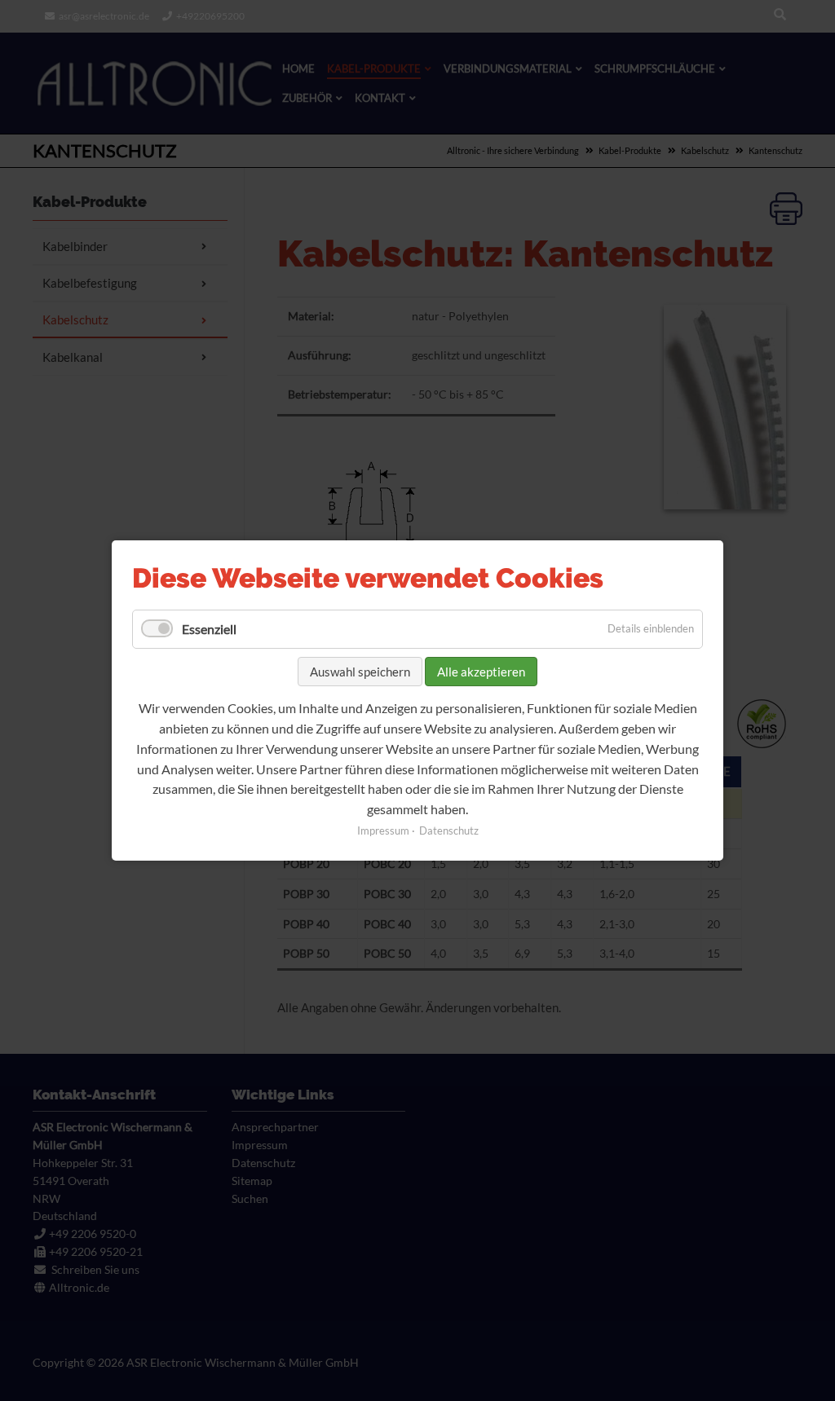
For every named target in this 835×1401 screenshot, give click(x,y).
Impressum (383, 830)
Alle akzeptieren (481, 671)
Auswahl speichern (360, 671)
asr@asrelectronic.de (104, 16)
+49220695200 (210, 16)
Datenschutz (449, 830)
